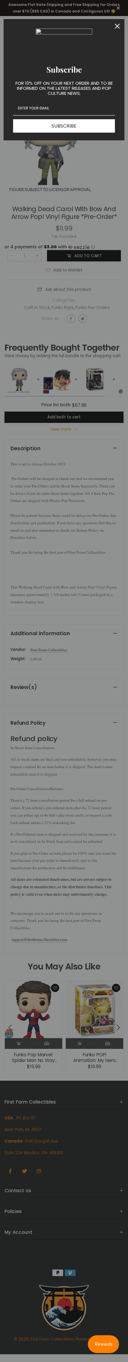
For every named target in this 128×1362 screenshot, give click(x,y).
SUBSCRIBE (64, 126)
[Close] (117, 26)
